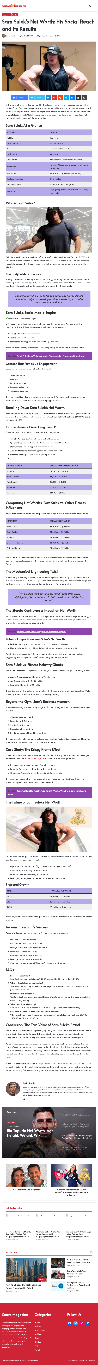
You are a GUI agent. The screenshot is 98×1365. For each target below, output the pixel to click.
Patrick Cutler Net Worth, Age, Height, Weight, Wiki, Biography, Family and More (30, 1132)
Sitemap (92, 1360)
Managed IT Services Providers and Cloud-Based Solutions (78, 1285)
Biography (6, 15)
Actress (37, 1322)
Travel (37, 1350)
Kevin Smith (11, 36)
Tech (36, 1346)
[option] (49, 1132)
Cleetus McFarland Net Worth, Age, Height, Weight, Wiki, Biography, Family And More (18, 1234)
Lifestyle (38, 1342)
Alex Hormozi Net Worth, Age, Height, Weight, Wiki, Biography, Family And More (48, 1234)
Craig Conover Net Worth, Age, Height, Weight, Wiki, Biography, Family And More (78, 1234)
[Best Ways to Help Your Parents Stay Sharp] (58, 1274)
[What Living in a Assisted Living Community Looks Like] (58, 1263)
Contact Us (83, 1360)
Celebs (14, 15)
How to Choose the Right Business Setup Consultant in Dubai (23, 1286)
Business (38, 1326)
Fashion (38, 1334)
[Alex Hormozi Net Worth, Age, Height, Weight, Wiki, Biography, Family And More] (49, 1221)
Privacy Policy (72, 1360)
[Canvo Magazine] (14, 5)
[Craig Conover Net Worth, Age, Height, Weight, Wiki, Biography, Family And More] (79, 1221)
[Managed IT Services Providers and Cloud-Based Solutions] (58, 1286)
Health (37, 1338)
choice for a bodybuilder (35, 758)
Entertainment (40, 1330)
